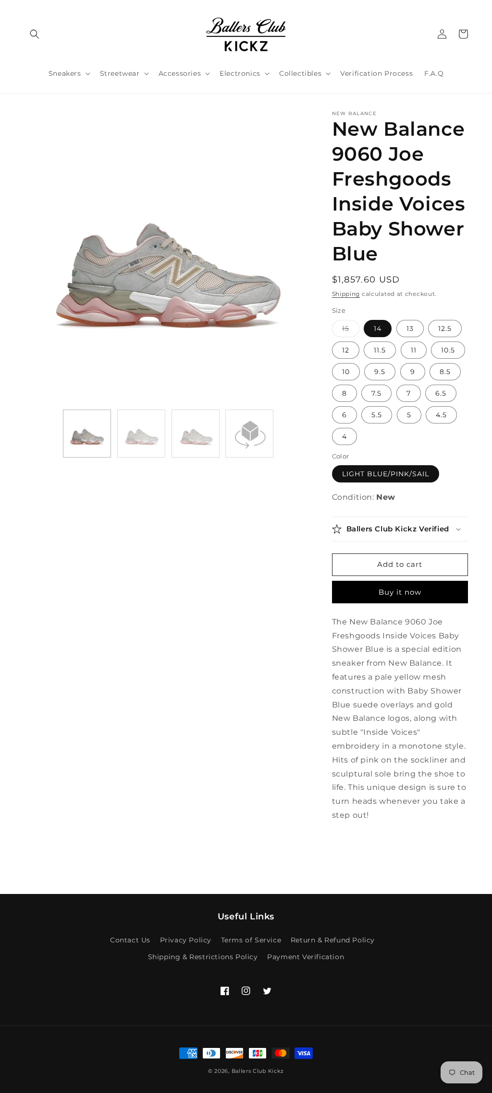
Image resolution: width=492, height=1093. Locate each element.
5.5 (376, 415)
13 (410, 328)
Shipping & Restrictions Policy (203, 956)
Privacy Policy (185, 940)
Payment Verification (305, 956)
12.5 (445, 328)
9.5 (379, 371)
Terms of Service (251, 940)
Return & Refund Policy (333, 940)
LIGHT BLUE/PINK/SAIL (385, 474)
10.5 (448, 350)
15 (350, 330)
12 (345, 350)
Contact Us (130, 940)
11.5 (380, 350)
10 (346, 371)
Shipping (346, 293)
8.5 (445, 371)
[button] (34, 34)
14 (377, 328)
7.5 (376, 393)
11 (414, 350)
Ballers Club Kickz (258, 1071)
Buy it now (400, 592)
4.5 (441, 415)
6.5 (440, 393)
